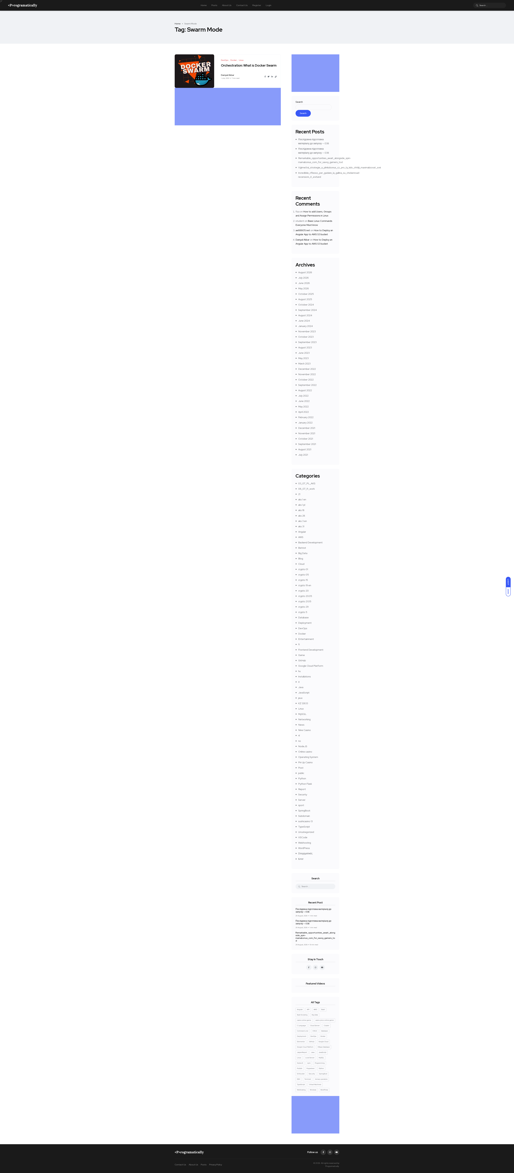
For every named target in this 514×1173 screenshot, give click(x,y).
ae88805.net (303, 230)
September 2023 (307, 342)
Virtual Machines (315, 1084)
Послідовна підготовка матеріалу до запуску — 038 (313, 910)
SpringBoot (304, 810)
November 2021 (306, 433)
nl (299, 735)
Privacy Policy (215, 1164)
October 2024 (306, 304)
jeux (300, 697)
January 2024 (305, 326)
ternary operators (321, 1079)
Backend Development (310, 542)
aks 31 (301, 526)
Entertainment (306, 639)
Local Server (309, 1058)
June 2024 (304, 320)
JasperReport (302, 1052)
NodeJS (302, 746)
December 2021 (306, 427)
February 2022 (305, 417)
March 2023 (304, 363)
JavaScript (303, 692)
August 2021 (304, 449)
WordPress (304, 848)
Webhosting (304, 842)
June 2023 (304, 352)
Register (256, 5)
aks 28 (301, 515)
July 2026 (303, 277)
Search (299, 101)
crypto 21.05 (304, 601)
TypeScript (304, 826)
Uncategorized (306, 832)
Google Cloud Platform (310, 665)
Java (300, 687)
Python (302, 778)
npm (309, 1063)
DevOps (302, 628)
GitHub (302, 660)
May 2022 (303, 406)
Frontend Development (310, 649)
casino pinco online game (324, 1020)
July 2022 (303, 395)
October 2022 (306, 379)
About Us (226, 5)
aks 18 (301, 510)
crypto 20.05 (305, 596)
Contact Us (242, 5)
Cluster (326, 1025)
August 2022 (305, 390)
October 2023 (306, 336)
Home (204, 5)
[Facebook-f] (323, 1152)
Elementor (301, 1042)
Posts (214, 5)
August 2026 (305, 272)
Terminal (307, 1079)
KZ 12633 (303, 703)
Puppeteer (311, 1068)
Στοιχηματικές (305, 853)
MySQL (302, 714)
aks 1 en (302, 499)
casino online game (304, 1020)
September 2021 (307, 444)
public (301, 773)
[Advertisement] (228, 106)
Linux (301, 708)
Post (300, 767)
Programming (320, 1063)
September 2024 (307, 309)
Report (302, 789)
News (301, 724)
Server (301, 799)
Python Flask (305, 783)
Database (303, 617)
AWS (300, 537)
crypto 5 (302, 612)
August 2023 (305, 347)
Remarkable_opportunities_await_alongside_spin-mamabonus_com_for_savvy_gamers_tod (315, 936)
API (308, 1009)
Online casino (305, 751)
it (299, 681)
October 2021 (305, 438)
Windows (313, 1090)
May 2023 (303, 358)
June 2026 (304, 283)
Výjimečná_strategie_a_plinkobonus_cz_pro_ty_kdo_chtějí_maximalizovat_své (339, 167)
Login (268, 5)
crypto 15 (303, 579)
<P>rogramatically (22, 5)
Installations (304, 676)
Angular (302, 531)
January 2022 (305, 422)
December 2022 (307, 368)
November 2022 (307, 374)
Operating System (308, 757)
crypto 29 (303, 606)
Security (302, 794)
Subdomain (304, 815)
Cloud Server (315, 1025)
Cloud (301, 563)
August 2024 (305, 315)
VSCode (302, 837)
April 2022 (303, 411)
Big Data (302, 553)
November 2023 (307, 331)
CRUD (315, 1031)
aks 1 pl (301, 504)
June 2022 (304, 401)
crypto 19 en (304, 585)
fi (299, 644)
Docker (302, 633)
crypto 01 (303, 569)
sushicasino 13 (305, 821)
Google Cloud (323, 1042)
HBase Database (324, 1047)
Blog (300, 558)
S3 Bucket (301, 1074)
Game (301, 655)
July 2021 (303, 454)
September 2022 (307, 384)
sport (301, 805)
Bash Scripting (302, 1015)
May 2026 (303, 288)
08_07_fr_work (306, 488)
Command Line (302, 1031)
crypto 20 (303, 590)
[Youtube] (336, 1152)
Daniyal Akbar (302, 239)
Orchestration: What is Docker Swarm (249, 65)
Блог (301, 858)
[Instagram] (330, 1152)
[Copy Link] (276, 76)
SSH (298, 1079)
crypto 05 (303, 574)
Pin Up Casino (305, 762)
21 (299, 494)
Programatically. (332, 1166)
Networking (304, 719)
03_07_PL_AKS (306, 483)
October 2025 (306, 293)
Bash (323, 1009)
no (299, 740)
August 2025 (305, 299)
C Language (301, 1025)
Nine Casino (304, 730)
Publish (299, 1068)
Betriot (302, 547)
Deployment (305, 622)
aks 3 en (302, 521)
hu (299, 671)
